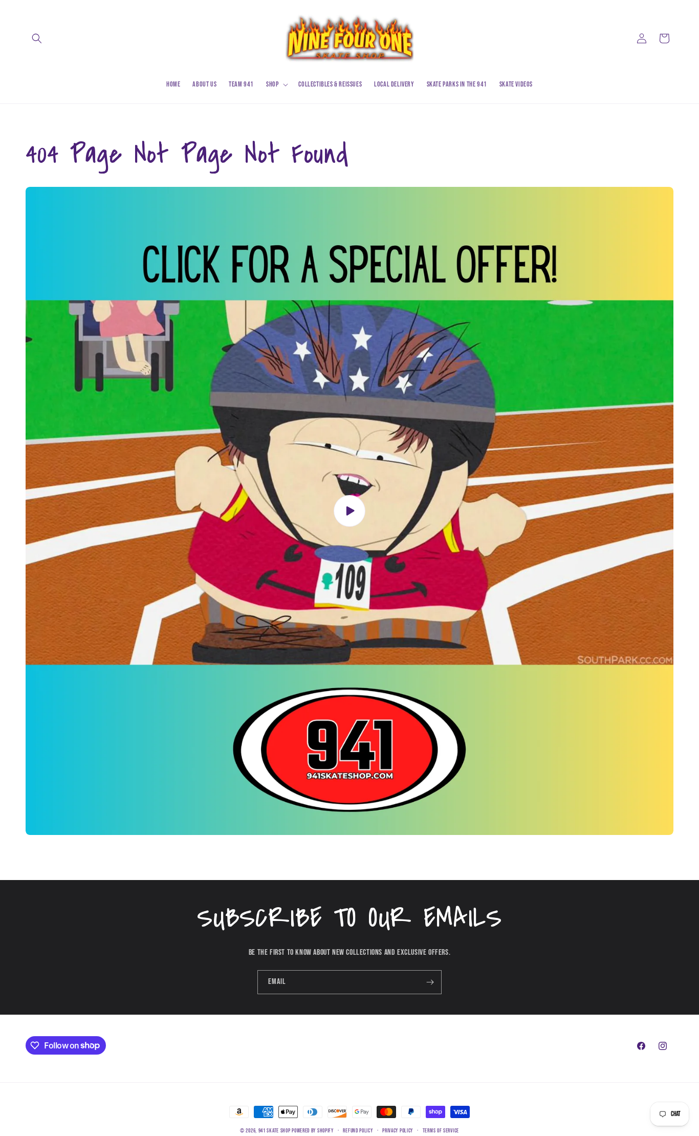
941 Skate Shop (274, 1130)
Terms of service (441, 1130)
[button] (37, 38)
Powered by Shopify (313, 1130)
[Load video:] (349, 511)
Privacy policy (397, 1130)
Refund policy (358, 1130)
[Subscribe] (430, 982)
